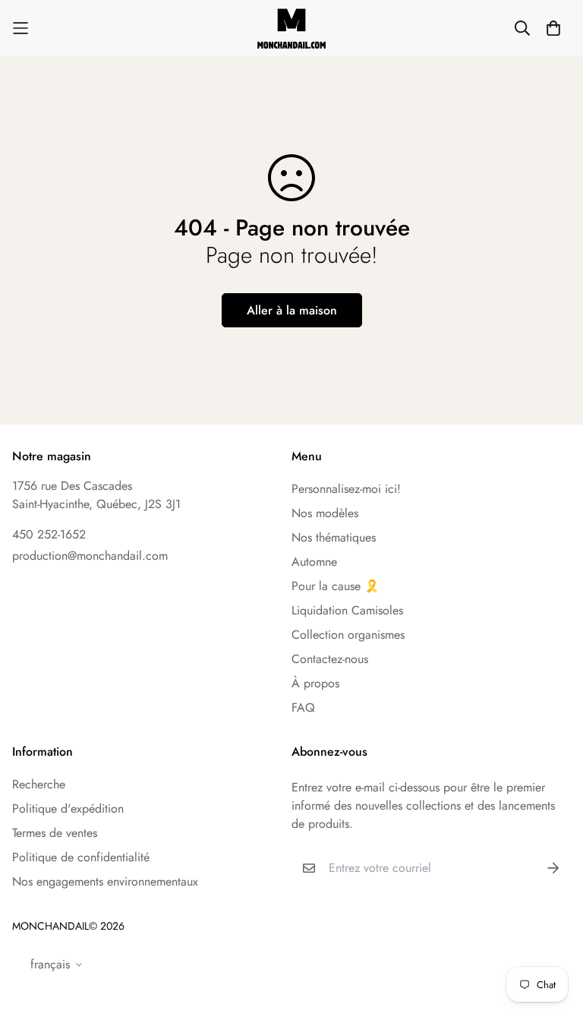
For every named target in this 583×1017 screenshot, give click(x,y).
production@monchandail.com (90, 555)
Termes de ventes (54, 833)
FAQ (303, 707)
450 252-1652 (49, 534)
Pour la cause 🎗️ (336, 586)
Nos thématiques (334, 537)
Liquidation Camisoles (347, 610)
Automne (314, 561)
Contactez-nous (330, 659)
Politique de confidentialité (81, 857)
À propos (315, 683)
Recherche (38, 784)
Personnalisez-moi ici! (346, 488)
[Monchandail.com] (291, 28)
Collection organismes (348, 634)
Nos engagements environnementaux (105, 881)
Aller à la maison (292, 310)
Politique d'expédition (68, 808)
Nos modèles (325, 513)
